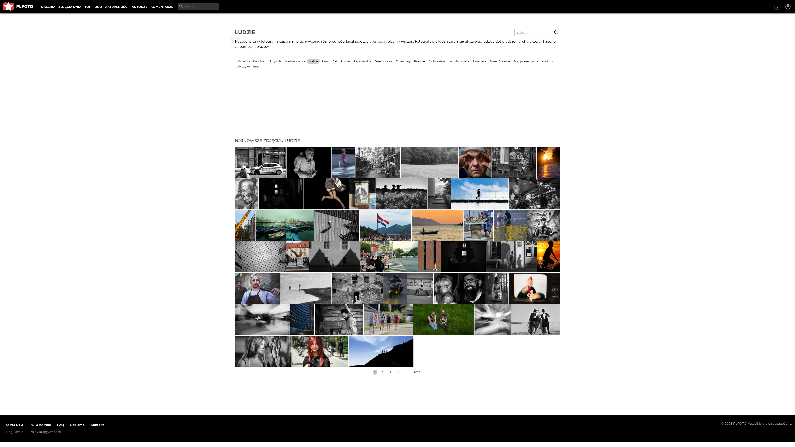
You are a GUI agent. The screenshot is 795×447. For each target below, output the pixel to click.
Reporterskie (362, 61)
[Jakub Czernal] (475, 162)
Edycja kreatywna (525, 61)
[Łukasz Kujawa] (385, 225)
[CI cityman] (362, 193)
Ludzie (313, 61)
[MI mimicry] (262, 319)
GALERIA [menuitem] (48, 7)
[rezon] (260, 162)
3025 (417, 372)
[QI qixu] (285, 225)
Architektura (437, 61)
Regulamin (14, 432)
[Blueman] (443, 319)
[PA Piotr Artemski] (309, 162)
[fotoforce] (260, 256)
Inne (256, 66)
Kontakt (97, 425)
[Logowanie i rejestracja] (788, 7)
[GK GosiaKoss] (459, 288)
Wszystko (243, 61)
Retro (325, 61)
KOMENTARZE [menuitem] (162, 7)
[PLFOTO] (18, 6)
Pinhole (419, 61)
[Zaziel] (326, 193)
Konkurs (547, 61)
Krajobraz (259, 61)
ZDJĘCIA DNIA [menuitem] (69, 7)
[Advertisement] (397, 107)
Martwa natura (295, 61)
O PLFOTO (14, 425)
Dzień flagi (403, 61)
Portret (345, 61)
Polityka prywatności (45, 432)
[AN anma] (343, 162)
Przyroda (275, 61)
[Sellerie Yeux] (401, 193)
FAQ (60, 425)
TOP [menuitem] (87, 7)
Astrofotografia (459, 61)
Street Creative (500, 61)
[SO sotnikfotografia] (496, 288)
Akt (334, 61)
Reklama (77, 425)
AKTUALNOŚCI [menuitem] (117, 7)
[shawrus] (479, 193)
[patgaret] (429, 162)
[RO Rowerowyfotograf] (548, 256)
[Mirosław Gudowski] (478, 225)
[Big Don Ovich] (534, 193)
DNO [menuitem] (98, 7)
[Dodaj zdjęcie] (777, 7)
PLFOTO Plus (40, 425)
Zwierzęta (479, 61)
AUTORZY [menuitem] (139, 7)
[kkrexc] (297, 256)
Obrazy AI (243, 66)
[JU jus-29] (246, 193)
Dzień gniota (383, 61)
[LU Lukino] (302, 319)
